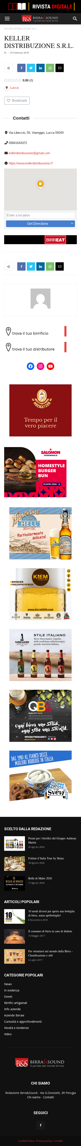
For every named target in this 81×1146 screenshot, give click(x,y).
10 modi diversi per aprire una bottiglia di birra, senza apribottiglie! (51, 913)
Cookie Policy (26, 1141)
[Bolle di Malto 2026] (14, 883)
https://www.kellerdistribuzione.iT (31, 163)
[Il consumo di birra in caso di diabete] (14, 936)
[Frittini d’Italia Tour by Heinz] (14, 863)
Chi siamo (33, 1097)
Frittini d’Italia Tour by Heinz (46, 858)
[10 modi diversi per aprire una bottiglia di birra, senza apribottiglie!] (14, 916)
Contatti (48, 1097)
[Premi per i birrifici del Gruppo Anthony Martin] (14, 843)
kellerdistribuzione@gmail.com (29, 153)
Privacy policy (44, 1141)
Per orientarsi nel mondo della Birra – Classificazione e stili (50, 953)
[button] (75, 18)
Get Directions (37, 223)
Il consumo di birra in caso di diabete (50, 931)
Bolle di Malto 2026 (40, 878)
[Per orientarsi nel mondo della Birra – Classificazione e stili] (14, 956)
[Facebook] (40, 1125)
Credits (58, 1141)
